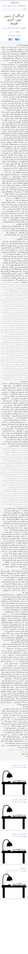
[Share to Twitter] (18, 39)
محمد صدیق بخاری (9, 6)
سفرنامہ (11, 32)
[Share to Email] (12, 39)
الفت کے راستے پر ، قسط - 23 (19, 765)
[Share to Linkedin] (10, 39)
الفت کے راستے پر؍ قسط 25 (19, 834)
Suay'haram (14, 2)
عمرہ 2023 (23, 868)
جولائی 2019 (11, 36)
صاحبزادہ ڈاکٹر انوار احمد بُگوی (14, 871)
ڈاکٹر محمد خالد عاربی (11, 28)
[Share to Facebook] (16, 39)
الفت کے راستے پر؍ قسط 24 (19, 800)
